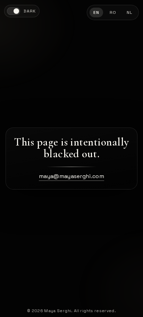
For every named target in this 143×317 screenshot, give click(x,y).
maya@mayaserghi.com (71, 176)
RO (113, 12)
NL (129, 12)
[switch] (22, 11)
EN (96, 12)
